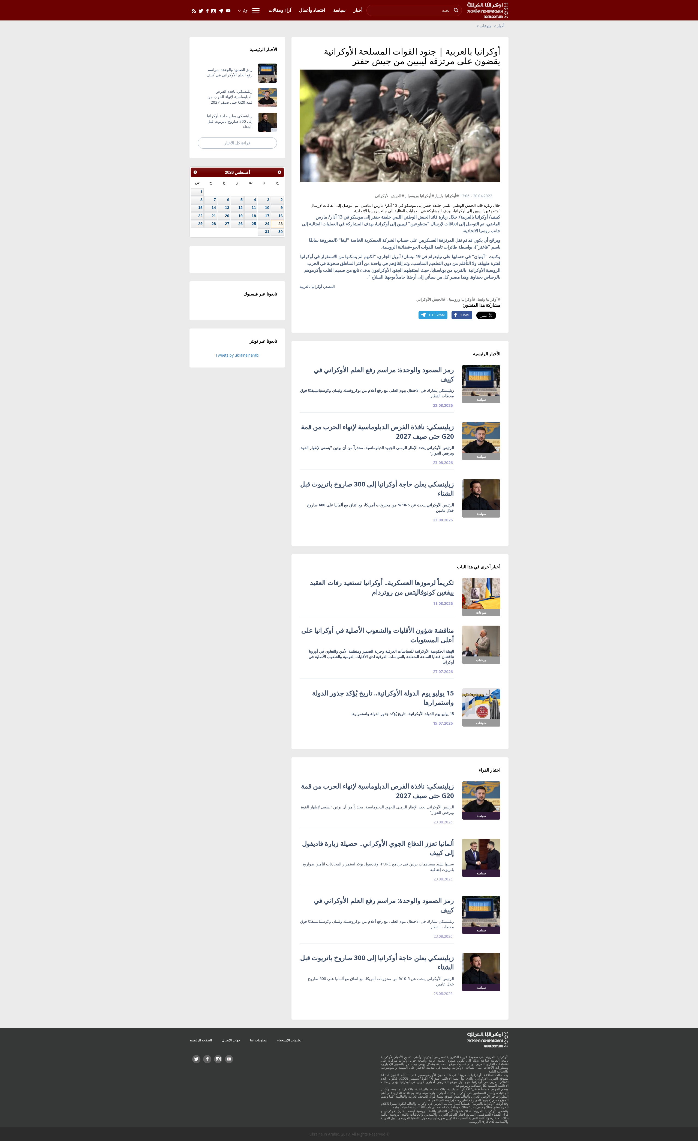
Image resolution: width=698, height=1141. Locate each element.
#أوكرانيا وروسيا (421, 195)
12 (240, 207)
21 (214, 216)
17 (267, 216)
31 (267, 231)
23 (280, 224)
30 (280, 231)
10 (267, 207)
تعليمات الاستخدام (289, 1040)
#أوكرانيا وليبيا (447, 195)
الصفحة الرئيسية (200, 1040)
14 (214, 207)
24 (267, 224)
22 (200, 216)
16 (280, 216)
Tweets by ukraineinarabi (237, 355)
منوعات (486, 25)
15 (200, 207)
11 (254, 207)
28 (214, 224)
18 (254, 216)
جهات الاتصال (231, 1040)
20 (227, 216)
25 (254, 224)
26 (240, 224)
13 (227, 207)
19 (240, 216)
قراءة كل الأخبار (237, 142)
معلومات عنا (258, 1040)
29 (200, 224)
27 (227, 224)
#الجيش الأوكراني (389, 195)
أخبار (500, 25)
